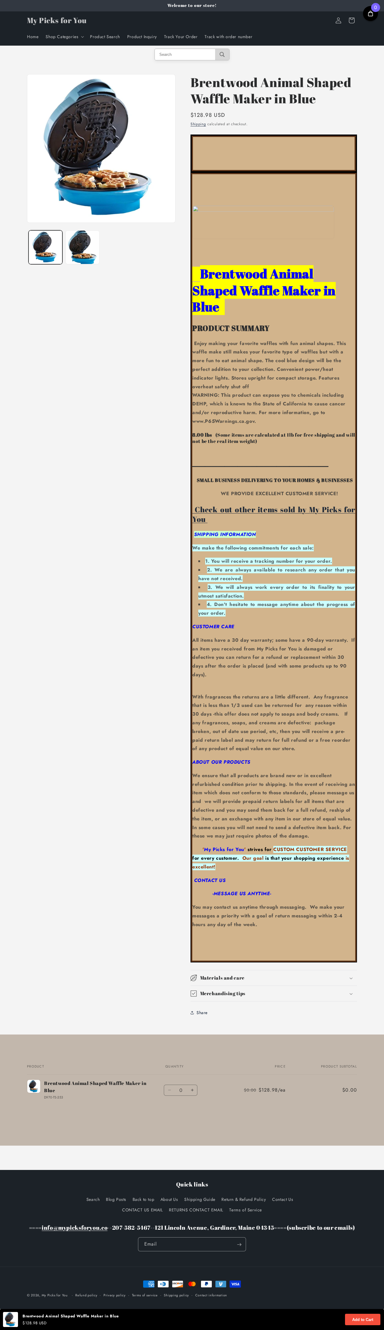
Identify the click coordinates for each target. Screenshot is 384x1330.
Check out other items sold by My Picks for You (273, 514)
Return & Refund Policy (243, 1199)
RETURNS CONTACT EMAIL (196, 1210)
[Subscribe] (239, 1245)
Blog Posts (116, 1199)
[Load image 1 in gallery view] (45, 247)
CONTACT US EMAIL (142, 1210)
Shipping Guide (199, 1199)
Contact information (211, 1294)
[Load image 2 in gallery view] (82, 247)
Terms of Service (245, 1210)
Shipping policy (176, 1294)
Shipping (198, 124)
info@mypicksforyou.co (74, 1227)
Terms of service (145, 1294)
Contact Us (282, 1199)
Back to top (143, 1199)
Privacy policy (115, 1294)
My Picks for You (55, 1295)
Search (93, 1199)
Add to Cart (362, 1319)
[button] (64, 36)
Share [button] (202, 1013)
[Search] (222, 54)
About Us (169, 1199)
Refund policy (86, 1294)
